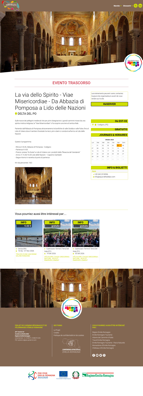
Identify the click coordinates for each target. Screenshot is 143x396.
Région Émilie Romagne (101, 332)
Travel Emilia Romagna (101, 340)
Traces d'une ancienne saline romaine (26, 255)
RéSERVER (109, 104)
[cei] (71, 345)
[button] (136, 6)
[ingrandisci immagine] (33, 185)
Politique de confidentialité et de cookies (69, 335)
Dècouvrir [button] (127, 6)
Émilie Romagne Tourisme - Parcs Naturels (108, 343)
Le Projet (57, 330)
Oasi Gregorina (57, 244)
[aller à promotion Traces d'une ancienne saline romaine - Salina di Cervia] (28, 233)
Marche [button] (117, 6)
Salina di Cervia (29, 244)
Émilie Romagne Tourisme (102, 335)
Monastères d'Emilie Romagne (103, 345)
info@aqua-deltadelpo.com (105, 177)
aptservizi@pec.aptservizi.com (27, 340)
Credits (56, 333)
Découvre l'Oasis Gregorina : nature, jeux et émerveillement (57, 258)
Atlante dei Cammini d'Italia (102, 337)
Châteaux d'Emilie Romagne (103, 348)
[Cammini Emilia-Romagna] (10, 5)
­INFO (23, 222)
